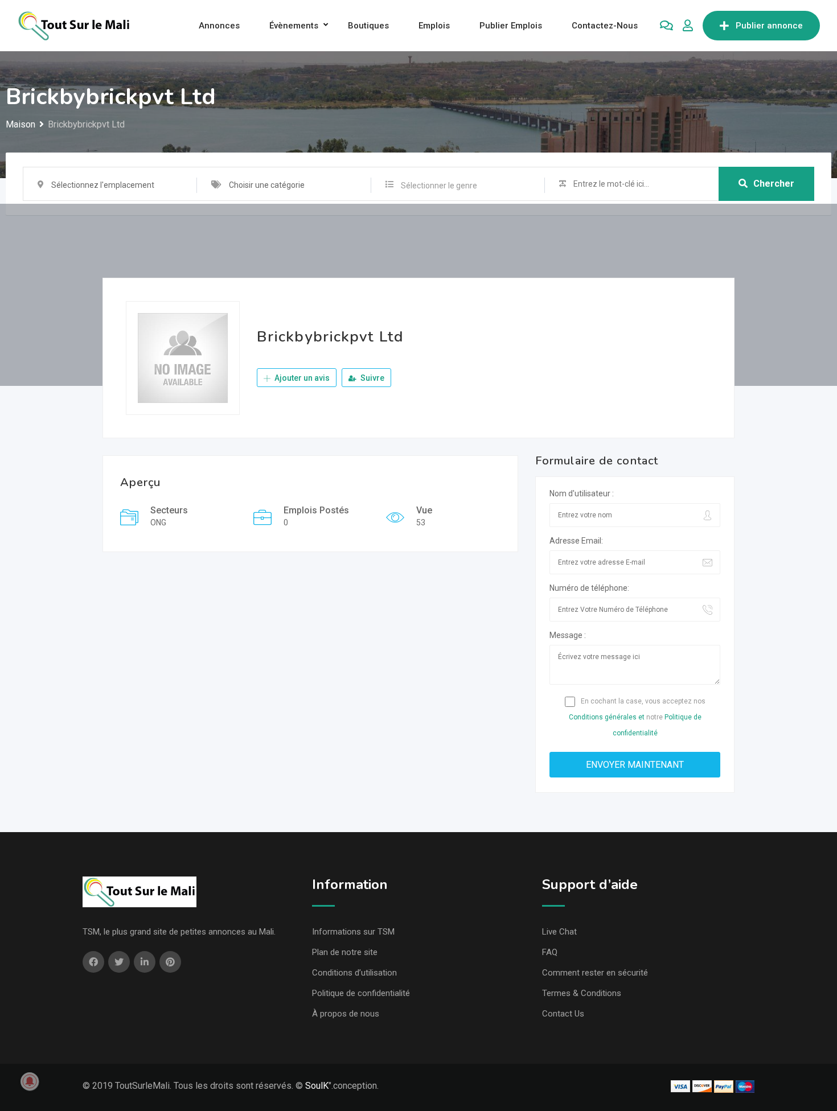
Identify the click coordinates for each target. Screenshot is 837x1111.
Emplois (434, 25)
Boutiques (368, 25)
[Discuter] (666, 25)
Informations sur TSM (353, 932)
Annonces (219, 25)
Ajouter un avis (301, 377)
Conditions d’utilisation (354, 973)
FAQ (549, 952)
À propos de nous (345, 1014)
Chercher (773, 183)
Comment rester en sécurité (595, 973)
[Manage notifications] (29, 1081)
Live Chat (559, 932)
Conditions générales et (607, 717)
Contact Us (563, 1014)
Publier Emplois (510, 25)
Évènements (293, 25)
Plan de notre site (345, 952)
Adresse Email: (576, 540)
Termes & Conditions (581, 993)
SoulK (317, 1085)
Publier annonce (769, 25)
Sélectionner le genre (439, 185)
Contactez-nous (605, 25)
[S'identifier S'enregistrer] (688, 25)
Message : (567, 635)
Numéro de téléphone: (589, 587)
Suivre (371, 377)
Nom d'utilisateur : (581, 493)
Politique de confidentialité (361, 993)
